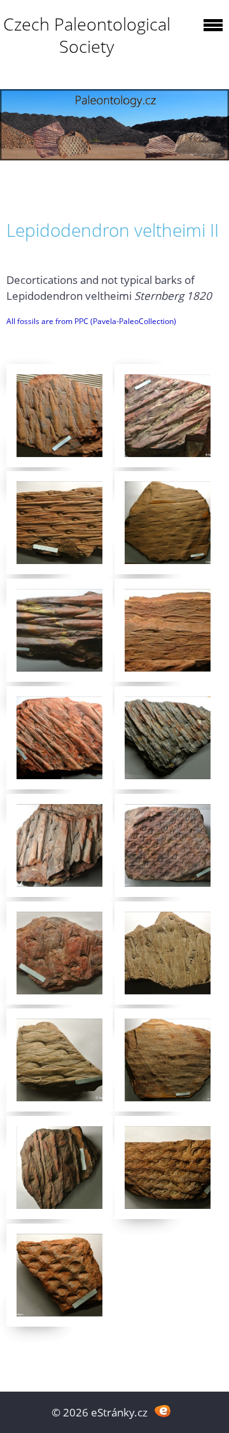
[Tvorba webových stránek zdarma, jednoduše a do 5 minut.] (162, 1411)
